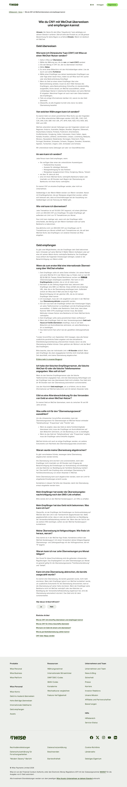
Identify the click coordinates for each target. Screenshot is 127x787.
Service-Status (91, 723)
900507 (103, 772)
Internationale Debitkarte (21, 705)
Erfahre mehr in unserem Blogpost (49, 359)
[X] (97, 738)
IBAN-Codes (52, 682)
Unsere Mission (91, 695)
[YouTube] (109, 738)
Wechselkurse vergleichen (58, 691)
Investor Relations (93, 691)
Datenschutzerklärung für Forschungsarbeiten (21, 753)
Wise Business (16, 673)
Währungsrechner (55, 669)
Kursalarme (52, 686)
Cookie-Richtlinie (92, 747)
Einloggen (100, 5)
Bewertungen (91, 704)
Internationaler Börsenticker (59, 673)
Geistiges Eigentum (93, 759)
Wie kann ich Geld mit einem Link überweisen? (53, 628)
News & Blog (90, 673)
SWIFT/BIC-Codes (55, 677)
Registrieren (112, 5)
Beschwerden (53, 752)
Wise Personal (16, 669)
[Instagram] (103, 738)
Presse (88, 682)
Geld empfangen (17, 709)
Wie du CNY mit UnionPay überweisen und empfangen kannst (59, 620)
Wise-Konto (15, 692)
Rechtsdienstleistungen (20, 747)
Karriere (88, 686)
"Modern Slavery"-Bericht (21, 759)
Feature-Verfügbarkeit (56, 695)
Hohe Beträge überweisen (21, 701)
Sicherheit (89, 677)
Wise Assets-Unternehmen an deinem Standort (75, 778)
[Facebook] (91, 738)
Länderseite (90, 752)
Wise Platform (16, 677)
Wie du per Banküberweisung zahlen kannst (52, 632)
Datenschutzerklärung (56, 747)
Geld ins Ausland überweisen (22, 696)
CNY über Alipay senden (45, 636)
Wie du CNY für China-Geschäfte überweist (52, 624)
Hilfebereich (90, 718)
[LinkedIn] (115, 738)
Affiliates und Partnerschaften (98, 700)
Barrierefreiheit (53, 759)
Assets (13, 714)
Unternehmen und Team (95, 669)
